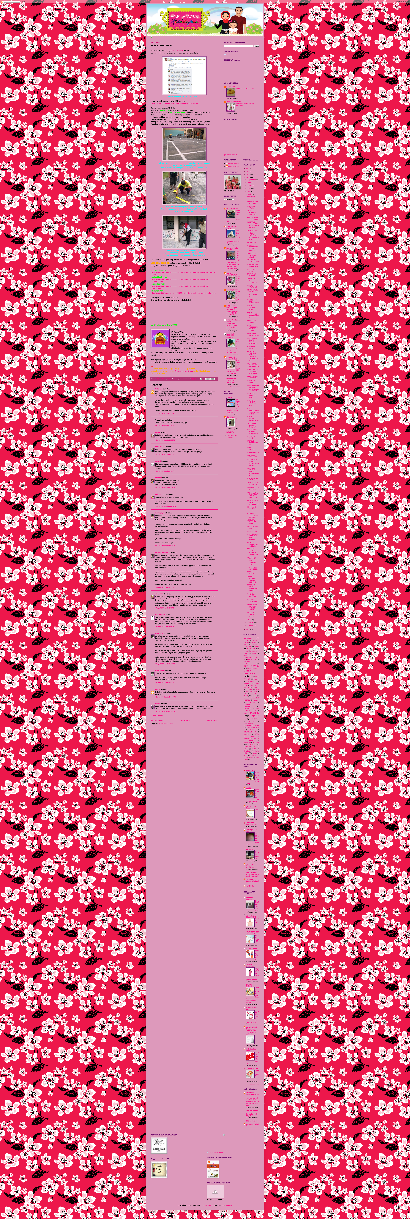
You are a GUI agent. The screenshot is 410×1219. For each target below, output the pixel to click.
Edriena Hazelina (252, 1121)
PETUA (257, 734)
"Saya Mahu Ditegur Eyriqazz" (251, 425)
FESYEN (256, 679)
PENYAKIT (247, 734)
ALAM (246, 640)
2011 (248, 177)
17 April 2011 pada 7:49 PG (164, 626)
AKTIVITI (248, 638)
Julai (250, 185)
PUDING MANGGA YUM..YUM (251, 595)
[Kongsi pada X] (210, 379)
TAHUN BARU (248, 757)
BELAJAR (254, 642)
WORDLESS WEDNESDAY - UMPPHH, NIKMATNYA (253, 247)
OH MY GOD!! (252, 242)
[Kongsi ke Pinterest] (214, 379)
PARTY (252, 730)
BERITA (246, 644)
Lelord (157, 432)
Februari (251, 623)
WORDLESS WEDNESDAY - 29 (253, 442)
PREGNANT (251, 736)
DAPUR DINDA (231, 87)
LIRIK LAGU (251, 710)
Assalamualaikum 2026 (238, 280)
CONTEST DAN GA (252, 666)
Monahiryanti (160, 614)
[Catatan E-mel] (200, 379)
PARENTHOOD (253, 727)
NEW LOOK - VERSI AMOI (252, 456)
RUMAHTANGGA (249, 747)
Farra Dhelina (160, 447)
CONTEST (248, 664)
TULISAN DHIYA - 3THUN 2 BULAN (252, 255)
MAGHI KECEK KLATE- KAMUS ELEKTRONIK (252, 340)
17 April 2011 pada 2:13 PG (164, 608)
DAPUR (255, 668)
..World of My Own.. (251, 807)
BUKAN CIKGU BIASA (252, 381)
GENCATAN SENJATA (251, 197)
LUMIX (245, 713)
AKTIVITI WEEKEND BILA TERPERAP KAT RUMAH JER (252, 355)
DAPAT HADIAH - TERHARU (252, 377)
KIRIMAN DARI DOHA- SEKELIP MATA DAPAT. (253, 462)
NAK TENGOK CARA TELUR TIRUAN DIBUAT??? (252, 494)
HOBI (257, 689)
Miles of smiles (232, 208)
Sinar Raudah (251, 823)
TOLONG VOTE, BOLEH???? (252, 483)
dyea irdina (159, 594)
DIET (251, 677)
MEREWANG (255, 719)
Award (255, 640)
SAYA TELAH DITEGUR (251, 275)
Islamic (254, 696)
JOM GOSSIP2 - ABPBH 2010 (252, 568)
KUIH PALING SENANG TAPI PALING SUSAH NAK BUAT (253, 224)
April (250, 194)
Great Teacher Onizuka (231, 436)
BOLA (246, 651)
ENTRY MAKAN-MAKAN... (252, 479)
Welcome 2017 (251, 824)
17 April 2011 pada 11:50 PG (165, 664)
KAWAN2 (247, 704)
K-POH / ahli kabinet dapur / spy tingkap (232, 307)
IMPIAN (253, 694)
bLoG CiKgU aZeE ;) (252, 1125)
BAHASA (246, 642)
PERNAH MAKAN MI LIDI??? (253, 488)
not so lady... (250, 849)
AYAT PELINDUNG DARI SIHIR (252, 212)
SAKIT (245, 749)
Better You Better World (233, 320)
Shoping (247, 751)
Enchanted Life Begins (232, 249)
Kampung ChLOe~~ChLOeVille (252, 881)
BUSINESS (246, 655)
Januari (251, 626)
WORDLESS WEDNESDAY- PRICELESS (253, 544)
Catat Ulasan (158, 716)
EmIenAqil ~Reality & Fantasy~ (230, 335)
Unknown (159, 389)
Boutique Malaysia (249, 898)
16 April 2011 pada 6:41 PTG (165, 487)
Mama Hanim (160, 670)
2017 (248, 168)
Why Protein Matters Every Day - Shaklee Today (231, 326)
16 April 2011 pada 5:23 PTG (165, 471)
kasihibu (158, 478)
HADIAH (246, 683)
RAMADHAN (256, 738)
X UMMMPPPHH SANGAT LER (252, 265)
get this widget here (230, 155)
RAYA (251, 740)
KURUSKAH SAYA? (251, 347)
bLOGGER (251, 649)
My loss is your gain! (251, 1008)
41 (236, 419)
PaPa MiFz (230, 432)
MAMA (255, 715)
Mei (249, 191)
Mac (249, 620)
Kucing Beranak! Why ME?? (252, 1115)
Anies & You (250, 770)
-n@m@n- (230, 397)
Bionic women (233, 166)
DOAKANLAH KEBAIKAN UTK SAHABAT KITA (251, 560)
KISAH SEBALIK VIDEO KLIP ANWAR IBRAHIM (252, 536)
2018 (256, 810)
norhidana (249, 788)
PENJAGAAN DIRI (250, 732)
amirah (157, 689)
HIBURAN (256, 687)
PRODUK (246, 738)
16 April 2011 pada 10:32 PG (165, 440)
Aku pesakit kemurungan (230, 381)
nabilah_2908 (160, 494)
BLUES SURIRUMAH (252, 286)
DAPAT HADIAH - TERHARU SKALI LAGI (252, 371)
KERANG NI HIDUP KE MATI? (251, 395)
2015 (248, 171)
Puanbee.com (231, 379)
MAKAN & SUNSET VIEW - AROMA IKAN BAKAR (253, 411)
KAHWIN (256, 700)
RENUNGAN (247, 742)
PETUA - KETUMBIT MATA (251, 307)
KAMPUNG (251, 702)
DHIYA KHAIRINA (249, 672)
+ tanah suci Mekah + (257, 854)
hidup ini (249, 689)
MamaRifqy (159, 633)
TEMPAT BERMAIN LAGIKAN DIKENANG (251, 579)
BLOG (257, 647)
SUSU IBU (253, 755)
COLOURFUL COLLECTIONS (251, 916)
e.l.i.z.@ (158, 461)
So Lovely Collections (250, 985)
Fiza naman (178, 50)
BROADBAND (254, 651)
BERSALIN (254, 644)
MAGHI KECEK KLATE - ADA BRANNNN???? (253, 365)
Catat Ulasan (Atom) (165, 723)
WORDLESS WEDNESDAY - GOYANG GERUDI (253, 327)
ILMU (245, 694)
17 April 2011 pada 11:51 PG (164, 682)
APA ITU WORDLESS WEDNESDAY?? (253, 314)
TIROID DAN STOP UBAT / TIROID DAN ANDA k (232, 313)
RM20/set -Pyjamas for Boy (257, 954)
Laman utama (185, 720)
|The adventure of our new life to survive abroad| (252, 874)
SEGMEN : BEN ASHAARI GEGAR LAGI (252, 431)
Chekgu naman (181, 371)
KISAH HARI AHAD (251, 270)
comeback (247, 662)
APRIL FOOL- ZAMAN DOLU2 (251, 614)
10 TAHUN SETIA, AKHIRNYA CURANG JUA (252, 551)
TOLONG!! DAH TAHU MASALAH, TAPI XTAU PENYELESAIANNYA (253, 234)
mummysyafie (160, 513)
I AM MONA (250, 886)
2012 (248, 174)
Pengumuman (250, 868)
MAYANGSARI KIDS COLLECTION (252, 932)
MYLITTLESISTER (248, 723)
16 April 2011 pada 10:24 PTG (165, 506)
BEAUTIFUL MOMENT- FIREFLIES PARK (251, 402)
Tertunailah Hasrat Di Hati (231, 358)
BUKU (254, 653)
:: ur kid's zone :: (252, 948)
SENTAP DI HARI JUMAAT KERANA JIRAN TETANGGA (253, 388)
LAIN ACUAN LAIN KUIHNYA (253, 261)
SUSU (245, 755)
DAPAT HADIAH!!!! (251, 448)
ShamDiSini (230, 417)
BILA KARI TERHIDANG (252, 600)
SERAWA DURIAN (250, 573)
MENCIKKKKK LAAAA (251, 321)
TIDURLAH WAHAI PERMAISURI (252, 280)
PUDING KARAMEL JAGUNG (245, 88)
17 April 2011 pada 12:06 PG (165, 587)
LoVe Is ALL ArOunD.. (250, 865)
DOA (256, 677)
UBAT (257, 757)
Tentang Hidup (232, 290)
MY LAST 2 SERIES (251, 437)
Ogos (250, 182)
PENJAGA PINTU (253, 452)
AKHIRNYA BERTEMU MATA (251, 521)
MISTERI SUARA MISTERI (252, 291)
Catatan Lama (212, 720)
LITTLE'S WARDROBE (250, 965)
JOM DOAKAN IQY (252, 295)
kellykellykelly (206, 1205)
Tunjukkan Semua (235, 387)
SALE (254, 749)
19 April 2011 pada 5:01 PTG (165, 711)
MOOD (251, 721)
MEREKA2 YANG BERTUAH (252, 202)
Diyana (190, 371)
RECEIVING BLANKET (257, 938)
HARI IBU (254, 685)
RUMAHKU (252, 745)
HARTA (246, 687)
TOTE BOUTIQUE (252, 1068)
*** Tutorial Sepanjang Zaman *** (252, 1094)
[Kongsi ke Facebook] (212, 379)
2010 (248, 629)
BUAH (245, 653)
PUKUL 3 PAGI (252, 531)
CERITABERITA (161, 379)
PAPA (169, 379)
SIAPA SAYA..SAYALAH (232, 274)
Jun (249, 188)
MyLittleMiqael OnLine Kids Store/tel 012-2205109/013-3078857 (251, 1030)
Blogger (229, 1205)
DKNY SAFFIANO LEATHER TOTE (257, 905)
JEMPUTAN (247, 698)
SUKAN (255, 753)
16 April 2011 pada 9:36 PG (164, 426)
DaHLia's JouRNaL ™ (252, 1111)
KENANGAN (247, 708)
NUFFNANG (247, 725)
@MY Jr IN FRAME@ (233, 102)
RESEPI (256, 742)
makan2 (254, 712)
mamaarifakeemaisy (162, 552)
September (252, 180)
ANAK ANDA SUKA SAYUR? (253, 334)
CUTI (249, 668)
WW (246, 759)
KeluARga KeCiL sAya (252, 830)
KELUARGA (247, 706)
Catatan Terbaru (157, 720)
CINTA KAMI (251, 659)
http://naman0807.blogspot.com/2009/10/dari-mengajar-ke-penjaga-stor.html (183, 293)
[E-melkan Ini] (206, 379)
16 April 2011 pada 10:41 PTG (165, 546)
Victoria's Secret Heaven (252, 1050)
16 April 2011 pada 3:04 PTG (165, 454)
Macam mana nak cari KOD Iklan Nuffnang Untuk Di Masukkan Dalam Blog (252, 1101)
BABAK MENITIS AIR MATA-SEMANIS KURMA (252, 607)
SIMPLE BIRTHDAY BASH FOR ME (253, 418)
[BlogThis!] (208, 379)
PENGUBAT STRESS (251, 207)
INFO (246, 696)
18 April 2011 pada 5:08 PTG (165, 697)
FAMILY (247, 679)
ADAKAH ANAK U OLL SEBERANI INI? (253, 502)
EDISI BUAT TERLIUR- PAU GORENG (253, 515)
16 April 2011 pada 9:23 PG (164, 413)
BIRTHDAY (247, 647)
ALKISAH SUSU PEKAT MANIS (252, 218)
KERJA (257, 708)
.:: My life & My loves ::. (231, 227)
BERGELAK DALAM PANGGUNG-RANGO (252, 587)
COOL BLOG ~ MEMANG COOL (252, 508)
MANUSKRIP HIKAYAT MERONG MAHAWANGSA (253, 471)
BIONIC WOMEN (233, 163)
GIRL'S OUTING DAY (252, 527)
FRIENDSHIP (251, 681)
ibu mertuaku (251, 691)
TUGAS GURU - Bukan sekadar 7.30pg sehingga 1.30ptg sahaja (174, 103)
